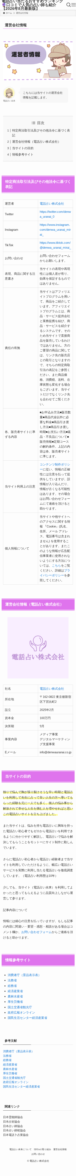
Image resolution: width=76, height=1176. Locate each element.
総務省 (12, 985)
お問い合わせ (38, 1154)
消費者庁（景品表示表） (24, 975)
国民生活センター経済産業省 (27, 1017)
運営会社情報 (60, 1149)
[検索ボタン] (68, 5)
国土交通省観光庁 (20, 1007)
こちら (56, 565)
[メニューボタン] (73, 5)
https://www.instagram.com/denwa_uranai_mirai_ (55, 229)
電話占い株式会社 (52, 203)
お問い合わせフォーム (36, 932)
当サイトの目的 (22, 148)
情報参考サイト (22, 154)
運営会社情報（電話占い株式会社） (36, 141)
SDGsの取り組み (42, 1149)
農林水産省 (15, 996)
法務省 (12, 980)
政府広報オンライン (21, 1012)
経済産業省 (15, 991)
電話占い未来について (20, 1149)
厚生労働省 (15, 1001)
